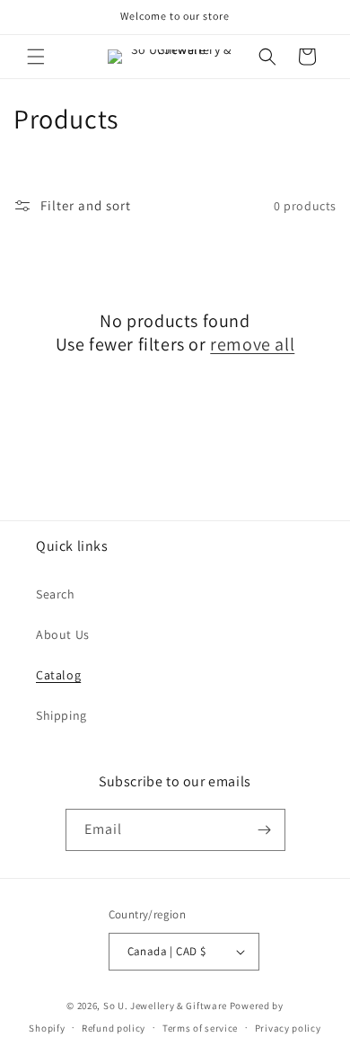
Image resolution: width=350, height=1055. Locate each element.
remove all (252, 344)
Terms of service (200, 1028)
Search (55, 594)
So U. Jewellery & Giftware (166, 1005)
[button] (36, 56)
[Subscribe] (264, 830)
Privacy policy (288, 1028)
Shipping (61, 715)
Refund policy (113, 1028)
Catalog (58, 675)
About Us (63, 634)
